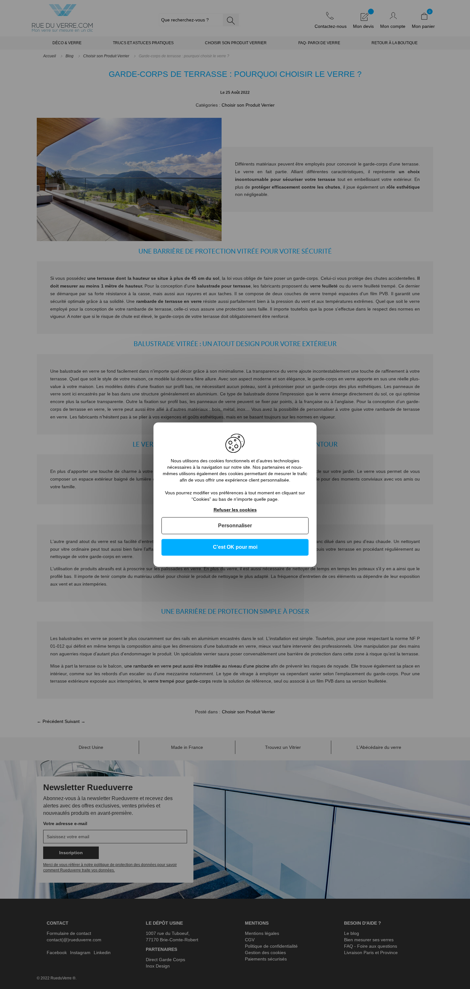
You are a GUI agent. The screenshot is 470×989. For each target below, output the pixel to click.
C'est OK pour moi (235, 547)
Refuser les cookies (235, 509)
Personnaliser (235, 526)
